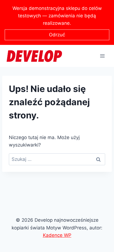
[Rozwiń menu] (102, 56)
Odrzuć (57, 34)
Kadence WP (57, 235)
